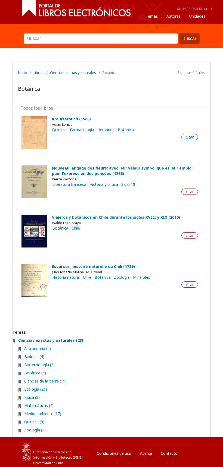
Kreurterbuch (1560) (71, 118)
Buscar (111, 30)
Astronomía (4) (37, 348)
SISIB (78, 457)
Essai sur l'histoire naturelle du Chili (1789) (93, 266)
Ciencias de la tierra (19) (45, 381)
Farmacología (82, 129)
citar (190, 137)
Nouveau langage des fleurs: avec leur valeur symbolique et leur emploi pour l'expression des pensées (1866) (122, 170)
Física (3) (32, 397)
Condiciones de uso (114, 453)
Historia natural (66, 277)
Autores (173, 16)
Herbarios (105, 129)
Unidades (197, 16)
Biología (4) (34, 356)
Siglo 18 (128, 184)
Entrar (194, 452)
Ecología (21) (35, 389)
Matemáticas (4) (39, 405)
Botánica (126, 129)
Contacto (169, 453)
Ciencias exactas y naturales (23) (50, 340)
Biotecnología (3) (39, 364)
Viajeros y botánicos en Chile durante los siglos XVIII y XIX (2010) (116, 217)
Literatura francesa (69, 184)
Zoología (122, 277)
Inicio (22, 72)
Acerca (146, 453)
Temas (152, 16)
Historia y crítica (103, 184)
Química (59, 129)
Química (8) (34, 421)
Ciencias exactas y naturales (73, 72)
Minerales (141, 277)
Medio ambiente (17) (42, 413)
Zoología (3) (35, 429)
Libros (38, 72)
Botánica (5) (35, 372)
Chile (76, 228)
